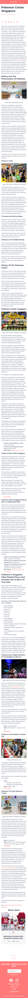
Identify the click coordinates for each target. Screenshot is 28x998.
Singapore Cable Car (16, 686)
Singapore (11, 905)
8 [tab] (16, 948)
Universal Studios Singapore (8, 867)
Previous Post (14, 955)
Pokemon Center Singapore (18, 450)
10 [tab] (19, 948)
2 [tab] (8, 948)
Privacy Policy (14, 984)
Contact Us (14, 991)
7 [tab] (15, 948)
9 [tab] (18, 948)
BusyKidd (19, 60)
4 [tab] (11, 948)
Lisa (14, 943)
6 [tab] (14, 948)
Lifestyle (6, 905)
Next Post (14, 958)
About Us (14, 986)
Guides (18, 933)
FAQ (14, 989)
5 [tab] (12, 948)
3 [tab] (10, 948)
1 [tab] (7, 948)
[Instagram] (17, 980)
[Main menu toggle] (25, 2)
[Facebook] (11, 980)
